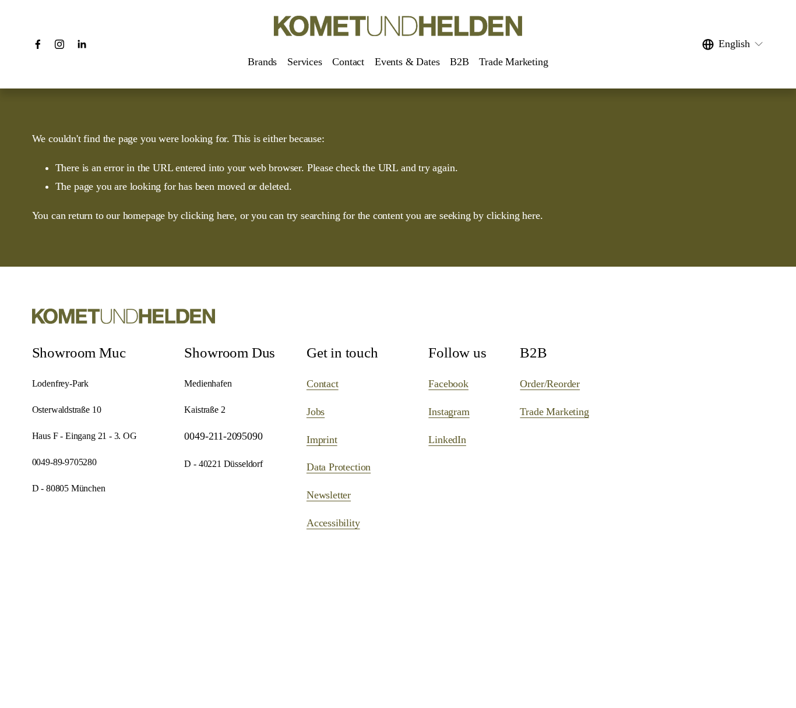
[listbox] (733, 44)
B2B (459, 62)
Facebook (448, 384)
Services (304, 62)
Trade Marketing (513, 62)
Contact (348, 62)
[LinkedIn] (81, 44)
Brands (262, 62)
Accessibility (333, 523)
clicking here (207, 215)
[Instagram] (59, 44)
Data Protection (339, 467)
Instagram (448, 411)
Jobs (316, 411)
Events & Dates (407, 62)
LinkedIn (447, 439)
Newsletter (329, 495)
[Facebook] (38, 44)
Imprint (322, 439)
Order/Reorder (550, 384)
